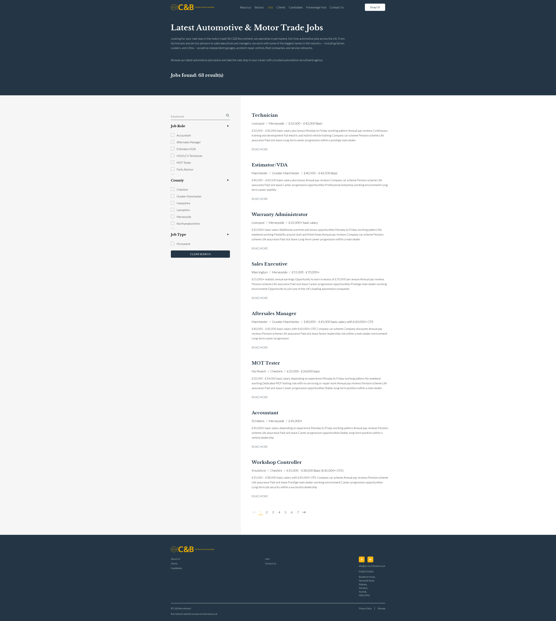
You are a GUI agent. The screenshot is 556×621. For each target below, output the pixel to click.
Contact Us (337, 7)
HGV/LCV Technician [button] (189, 155)
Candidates (296, 7)
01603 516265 (366, 571)
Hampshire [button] (183, 203)
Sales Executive (269, 264)
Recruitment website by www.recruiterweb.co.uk (194, 614)
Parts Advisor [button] (185, 169)
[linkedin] (370, 559)
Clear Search (200, 254)
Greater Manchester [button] (189, 196)
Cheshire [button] (182, 189)
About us (245, 7)
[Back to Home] (192, 7)
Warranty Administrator (280, 214)
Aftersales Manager (274, 313)
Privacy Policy (365, 608)
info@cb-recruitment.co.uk (372, 566)
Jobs (270, 7)
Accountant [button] (184, 135)
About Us (175, 558)
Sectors (259, 7)
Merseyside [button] (184, 216)
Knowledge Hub (316, 7)
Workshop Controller (277, 462)
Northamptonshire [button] (188, 223)
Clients (281, 7)
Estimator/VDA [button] (186, 149)
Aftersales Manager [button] (189, 142)
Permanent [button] (183, 244)
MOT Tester (266, 363)
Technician (265, 115)
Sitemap (381, 608)
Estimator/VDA (270, 165)
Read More (260, 149)
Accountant (265, 412)
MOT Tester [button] (184, 162)
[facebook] (362, 559)
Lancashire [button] (183, 210)
